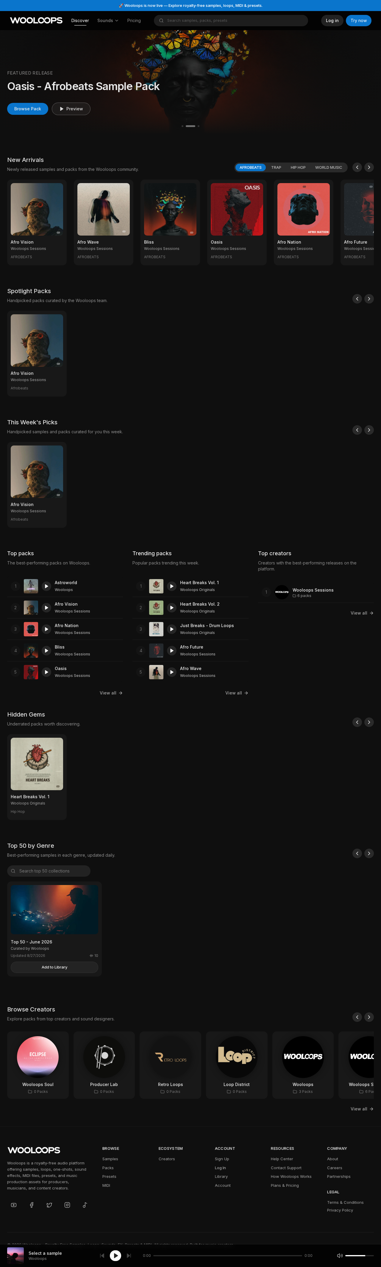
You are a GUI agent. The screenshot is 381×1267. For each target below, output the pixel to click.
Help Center (282, 1158)
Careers (334, 1167)
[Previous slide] (14, 82)
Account (223, 1185)
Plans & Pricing (285, 1185)
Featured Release (30, 73)
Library (221, 1176)
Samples (110, 1158)
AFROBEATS (251, 167)
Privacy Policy (340, 1210)
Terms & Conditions (345, 1202)
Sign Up (222, 1158)
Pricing (134, 20)
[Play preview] (46, 586)
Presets (109, 1176)
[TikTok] (85, 1205)
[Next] (369, 167)
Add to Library (54, 967)
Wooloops (64, 589)
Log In (220, 1167)
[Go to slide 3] (198, 126)
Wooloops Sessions (72, 611)
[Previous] (357, 167)
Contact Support (286, 1167)
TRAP (276, 167)
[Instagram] (67, 1205)
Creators (167, 1158)
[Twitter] (49, 1205)
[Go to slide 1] (182, 126)
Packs (108, 1167)
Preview (74, 108)
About (332, 1158)
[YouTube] (13, 1205)
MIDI (106, 1185)
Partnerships (339, 1176)
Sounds (105, 20)
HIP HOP (298, 167)
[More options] (58, 257)
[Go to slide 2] (190, 126)
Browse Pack (27, 108)
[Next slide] (367, 82)
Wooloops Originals (197, 589)
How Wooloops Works (291, 1176)
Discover (80, 20)
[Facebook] (31, 1205)
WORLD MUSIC (328, 167)
